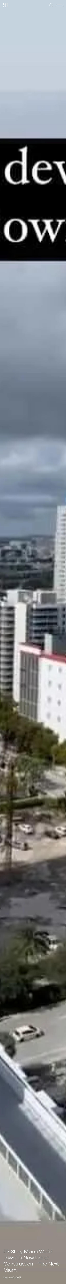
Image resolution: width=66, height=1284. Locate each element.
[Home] (5, 5)
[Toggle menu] (60, 5)
